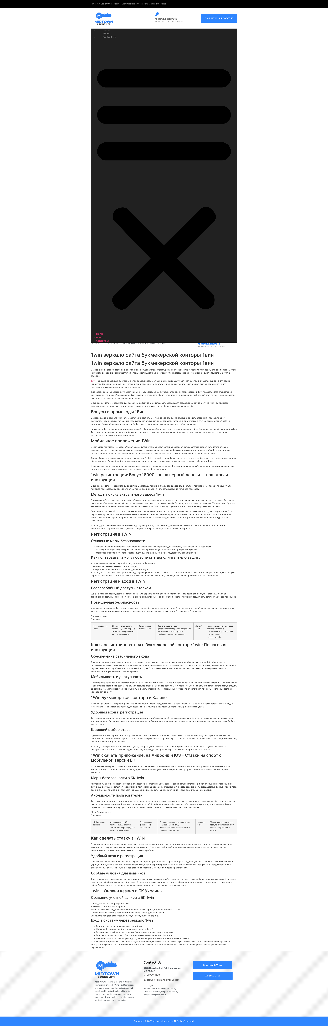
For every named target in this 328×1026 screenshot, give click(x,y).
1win (93, 381)
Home (100, 333)
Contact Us (109, 37)
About (99, 337)
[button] (164, 185)
